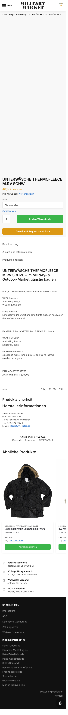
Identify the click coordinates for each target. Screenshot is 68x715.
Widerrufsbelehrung (13, 632)
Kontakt (59, 695)
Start (4, 14)
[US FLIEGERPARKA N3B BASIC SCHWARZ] (27, 490)
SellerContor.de (11, 663)
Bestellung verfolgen (51, 691)
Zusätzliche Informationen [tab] (17, 251)
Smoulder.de (9, 676)
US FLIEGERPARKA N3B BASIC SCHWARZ (25, 529)
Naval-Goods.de (11, 645)
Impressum (8, 610)
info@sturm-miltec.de (20, 426)
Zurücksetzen (9, 211)
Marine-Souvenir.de (13, 684)
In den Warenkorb (40, 219)
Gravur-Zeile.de (11, 680)
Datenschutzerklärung (14, 621)
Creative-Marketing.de (15, 650)
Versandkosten (26, 194)
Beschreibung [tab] (10, 244)
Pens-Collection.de (13, 658)
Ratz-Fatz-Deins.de (13, 654)
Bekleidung (21, 14)
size (4, 199)
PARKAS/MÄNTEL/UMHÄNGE (27, 526)
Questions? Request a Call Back (33, 231)
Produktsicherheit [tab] (12, 259)
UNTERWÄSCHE (35, 14)
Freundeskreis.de (12, 671)
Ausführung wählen (28, 547)
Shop (11, 14)
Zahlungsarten (10, 627)
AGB (4, 616)
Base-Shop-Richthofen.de (17, 667)
